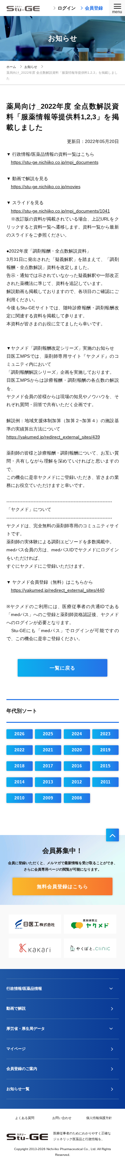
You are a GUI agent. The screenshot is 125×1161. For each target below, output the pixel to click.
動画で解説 (16, 1008)
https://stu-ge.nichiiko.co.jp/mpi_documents (54, 162)
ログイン (67, 8)
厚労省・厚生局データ (25, 1028)
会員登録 (94, 8)
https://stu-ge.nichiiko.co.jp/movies (45, 186)
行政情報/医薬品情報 (24, 988)
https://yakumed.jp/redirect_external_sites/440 (57, 590)
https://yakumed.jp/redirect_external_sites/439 (53, 436)
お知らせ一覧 (17, 1089)
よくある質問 (24, 1118)
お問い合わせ (61, 1118)
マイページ (16, 1049)
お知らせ (30, 67)
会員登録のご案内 (21, 1068)
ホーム (11, 67)
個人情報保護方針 (99, 1118)
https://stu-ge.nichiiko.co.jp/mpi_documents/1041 (60, 210)
